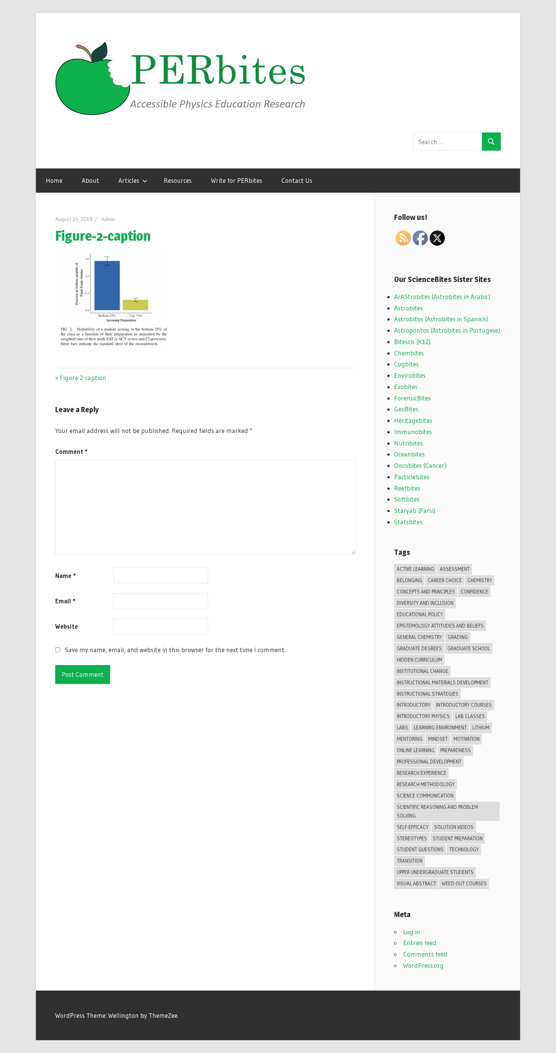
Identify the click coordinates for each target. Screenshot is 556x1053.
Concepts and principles (426, 592)
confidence (474, 592)
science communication (425, 796)
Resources (178, 180)
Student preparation (458, 838)
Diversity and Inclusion (425, 603)
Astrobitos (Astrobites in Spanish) (441, 319)
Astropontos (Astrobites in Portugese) (447, 330)
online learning (416, 750)
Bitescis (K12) (412, 342)
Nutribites (408, 443)
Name (65, 575)
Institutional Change (422, 671)
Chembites (409, 353)
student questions (420, 849)
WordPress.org (423, 965)
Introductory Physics (423, 716)
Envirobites (410, 375)
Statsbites (408, 522)
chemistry (479, 580)
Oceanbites (409, 454)
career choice (445, 580)
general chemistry (419, 637)
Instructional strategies (427, 694)
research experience (421, 773)
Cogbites (406, 364)
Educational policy (420, 614)
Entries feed (419, 943)
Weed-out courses (464, 883)
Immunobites (413, 432)
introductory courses (464, 705)
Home (54, 180)
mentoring (409, 739)
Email (65, 601)
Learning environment (440, 727)
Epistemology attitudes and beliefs (440, 626)
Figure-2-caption (82, 378)
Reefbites (407, 488)
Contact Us (296, 180)
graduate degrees (419, 648)
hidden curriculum (419, 660)
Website (66, 626)
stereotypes (412, 838)
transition (409, 861)
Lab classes (470, 716)
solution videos (454, 827)
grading (458, 637)
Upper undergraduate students (435, 872)
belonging (409, 580)
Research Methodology (426, 784)
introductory (413, 705)
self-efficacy (413, 827)
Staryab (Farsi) (414, 510)
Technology (464, 849)
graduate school (468, 648)
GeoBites (406, 409)
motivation (466, 739)
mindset (438, 739)
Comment (71, 451)
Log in (411, 932)
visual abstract (416, 883)
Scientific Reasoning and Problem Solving (437, 811)
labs (402, 727)
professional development (429, 762)
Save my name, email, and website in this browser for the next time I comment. (175, 650)
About (90, 180)
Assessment (455, 569)
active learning (415, 569)
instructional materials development (442, 682)
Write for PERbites (236, 180)
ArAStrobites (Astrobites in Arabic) (442, 297)
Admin (108, 219)
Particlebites (411, 477)
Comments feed (425, 954)
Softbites (406, 499)
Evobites (406, 387)
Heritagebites (413, 420)
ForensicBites (412, 398)
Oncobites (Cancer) (420, 465)
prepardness (455, 750)
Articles (128, 180)
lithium (480, 727)
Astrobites (408, 308)
